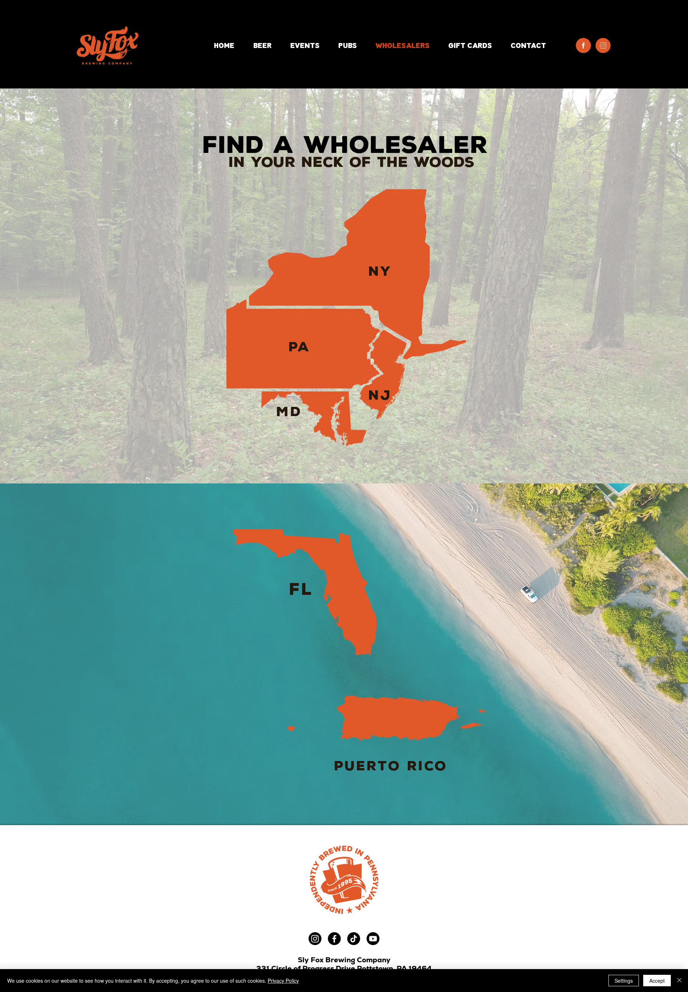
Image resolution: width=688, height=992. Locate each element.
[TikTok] (353, 938)
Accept (657, 980)
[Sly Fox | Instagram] (603, 45)
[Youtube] (373, 938)
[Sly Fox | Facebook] (583, 45)
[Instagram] (315, 938)
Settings (624, 980)
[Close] (679, 980)
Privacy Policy (283, 980)
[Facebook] (334, 938)
